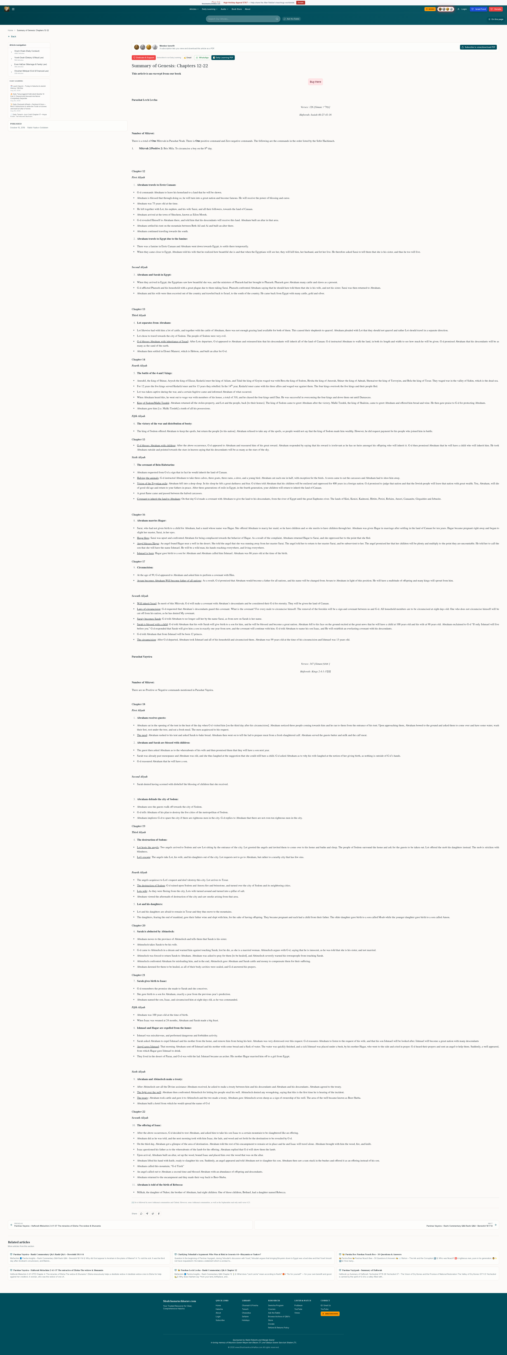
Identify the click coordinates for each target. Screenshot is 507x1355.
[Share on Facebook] (158, 1213)
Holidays (246, 1320)
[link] (33, 30)
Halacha (219, 1309)
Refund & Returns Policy (278, 1327)
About (247, 9)
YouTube (298, 1309)
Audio (223, 9)
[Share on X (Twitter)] (153, 1213)
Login (218, 1316)
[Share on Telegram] (147, 1213)
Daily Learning (208, 9)
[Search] (277, 19)
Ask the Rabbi (274, 1313)
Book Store (237, 9)
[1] (133, 1202)
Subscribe (220, 1320)
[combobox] (243, 19)
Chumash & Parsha (250, 1305)
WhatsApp (204, 57)
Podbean (298, 1305)
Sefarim (245, 1316)
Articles (193, 9)
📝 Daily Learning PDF (223, 57)
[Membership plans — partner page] (445, 9)
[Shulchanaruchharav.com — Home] (7, 9)
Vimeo (297, 1313)
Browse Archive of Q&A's (279, 1316)
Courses (271, 1309)
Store (270, 1320)
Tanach (245, 1309)
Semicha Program (275, 1305)
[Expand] (11, 52)
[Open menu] (13, 9)
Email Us (327, 1305)
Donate (301, 3)
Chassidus (246, 1313)
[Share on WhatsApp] (141, 1213)
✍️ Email (187, 57)
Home (10, 30)
